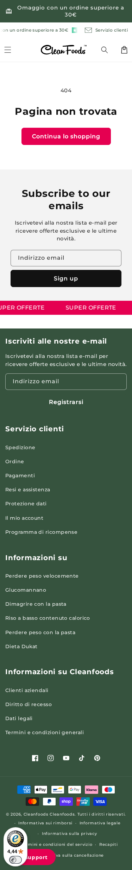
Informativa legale (100, 823)
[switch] (15, 860)
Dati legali (19, 718)
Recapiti (108, 844)
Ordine (14, 461)
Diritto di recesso (28, 704)
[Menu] (7, 50)
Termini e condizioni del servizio (56, 844)
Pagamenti (20, 475)
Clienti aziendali (27, 690)
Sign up (66, 278)
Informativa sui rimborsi (45, 823)
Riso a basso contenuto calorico (47, 618)
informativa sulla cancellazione (69, 855)
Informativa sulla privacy (69, 833)
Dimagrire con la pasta (36, 604)
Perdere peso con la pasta (40, 632)
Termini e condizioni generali (44, 732)
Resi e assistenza (27, 489)
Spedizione (20, 447)
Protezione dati (26, 503)
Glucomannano (25, 590)
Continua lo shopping (66, 136)
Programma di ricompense (41, 532)
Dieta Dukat (21, 646)
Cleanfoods (37, 814)
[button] (109, 50)
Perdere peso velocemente (42, 576)
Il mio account (24, 518)
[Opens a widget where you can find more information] (31, 857)
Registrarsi (66, 402)
